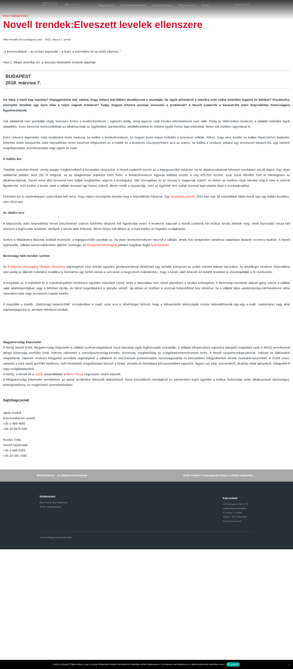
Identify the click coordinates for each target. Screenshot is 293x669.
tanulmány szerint (183, 196)
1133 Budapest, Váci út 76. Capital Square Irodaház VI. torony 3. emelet (236, 508)
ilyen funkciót (160, 245)
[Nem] (289, 664)
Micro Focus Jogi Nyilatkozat (53, 502)
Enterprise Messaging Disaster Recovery (36, 266)
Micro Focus (74, 374)
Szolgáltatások (162, 5)
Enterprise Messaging (102, 245)
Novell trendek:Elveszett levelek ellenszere (103, 24)
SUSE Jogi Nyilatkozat (50, 507)
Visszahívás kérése (232, 521)
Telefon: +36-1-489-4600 (235, 517)
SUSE (39, 374)
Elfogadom (233, 664)
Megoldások (106, 5)
